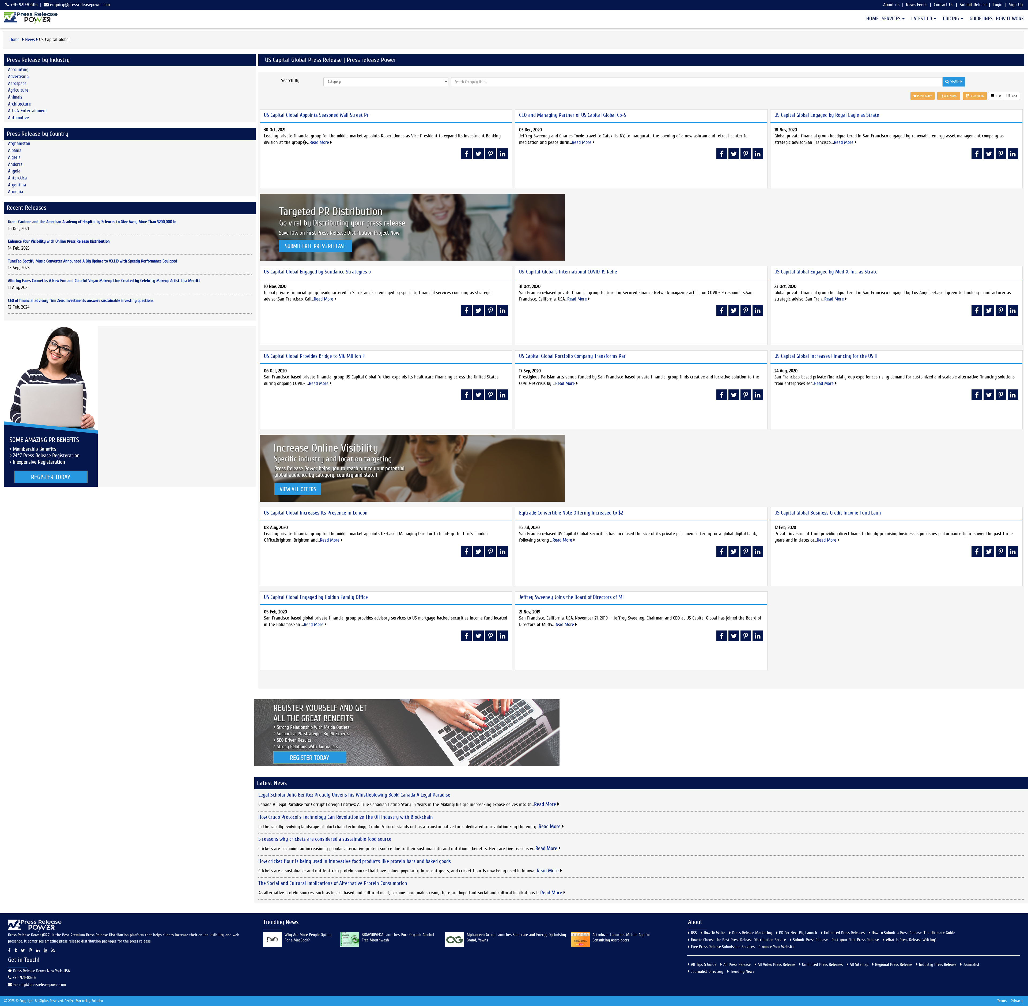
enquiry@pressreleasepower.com (80, 4)
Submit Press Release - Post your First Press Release (836, 939)
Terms (1002, 1001)
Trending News (742, 971)
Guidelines (981, 19)
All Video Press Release (776, 964)
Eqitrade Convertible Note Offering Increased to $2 (571, 513)
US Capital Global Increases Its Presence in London (316, 513)
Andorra (15, 164)
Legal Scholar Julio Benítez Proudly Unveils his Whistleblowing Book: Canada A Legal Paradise (354, 795)
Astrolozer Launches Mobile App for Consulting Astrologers (621, 937)
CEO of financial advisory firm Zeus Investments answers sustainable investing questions (80, 300)
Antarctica (17, 178)
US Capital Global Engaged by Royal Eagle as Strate (826, 115)
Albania (14, 150)
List (998, 96)
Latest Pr (922, 19)
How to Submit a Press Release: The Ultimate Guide (913, 932)
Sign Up (1016, 4)
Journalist (971, 964)
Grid (1014, 96)
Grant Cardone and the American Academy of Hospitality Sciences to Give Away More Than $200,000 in (92, 221)
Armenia (15, 191)
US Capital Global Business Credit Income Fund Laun (827, 513)
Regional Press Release (893, 964)
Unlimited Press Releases (844, 932)
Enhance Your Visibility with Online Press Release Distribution (59, 241)
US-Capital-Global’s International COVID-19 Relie (568, 272)
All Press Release (737, 964)
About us (891, 4)
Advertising (18, 76)
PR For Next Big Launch (798, 932)
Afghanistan (19, 143)
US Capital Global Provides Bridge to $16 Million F (314, 356)
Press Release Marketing (752, 932)
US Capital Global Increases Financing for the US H (826, 356)
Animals (15, 97)
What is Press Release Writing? (911, 939)
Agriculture (18, 90)
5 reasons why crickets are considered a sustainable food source (324, 839)
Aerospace (17, 83)
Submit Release (974, 4)
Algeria (14, 157)
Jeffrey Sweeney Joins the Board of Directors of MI (571, 597)
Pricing (951, 19)
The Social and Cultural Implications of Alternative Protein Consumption (332, 883)
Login (998, 4)
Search (955, 81)
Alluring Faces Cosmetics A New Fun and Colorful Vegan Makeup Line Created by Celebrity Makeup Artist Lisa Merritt (104, 280)
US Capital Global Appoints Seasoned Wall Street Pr (316, 115)
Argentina (17, 185)
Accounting (18, 69)
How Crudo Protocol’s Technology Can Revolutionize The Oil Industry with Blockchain (345, 817)
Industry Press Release (937, 964)
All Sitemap (859, 964)
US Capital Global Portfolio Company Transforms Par (572, 356)
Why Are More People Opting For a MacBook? (308, 937)
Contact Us (943, 4)
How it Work (1010, 19)
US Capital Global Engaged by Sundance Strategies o (317, 272)
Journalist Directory (707, 971)
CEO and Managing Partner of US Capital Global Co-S (572, 115)
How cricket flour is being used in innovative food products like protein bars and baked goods (354, 861)
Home (872, 19)
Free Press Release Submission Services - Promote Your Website (743, 946)
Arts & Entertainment (27, 111)
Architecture (19, 104)
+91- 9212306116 (23, 4)
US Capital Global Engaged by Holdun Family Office (316, 597)
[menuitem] (871, 18)
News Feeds (916, 4)
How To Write (714, 932)
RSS (694, 932)
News (30, 39)
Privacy (1017, 1001)
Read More (319, 142)
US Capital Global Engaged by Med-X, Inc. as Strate (826, 272)
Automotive (18, 118)
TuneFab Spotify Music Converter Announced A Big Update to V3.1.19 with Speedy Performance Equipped (92, 261)
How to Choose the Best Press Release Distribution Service (738, 939)
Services (892, 19)
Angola (14, 171)
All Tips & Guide (703, 964)
